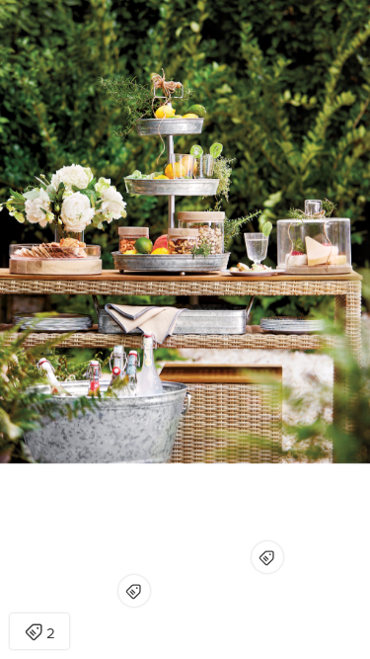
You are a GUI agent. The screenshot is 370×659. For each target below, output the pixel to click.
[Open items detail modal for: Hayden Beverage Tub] (134, 591)
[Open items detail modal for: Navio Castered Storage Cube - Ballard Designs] (267, 557)
